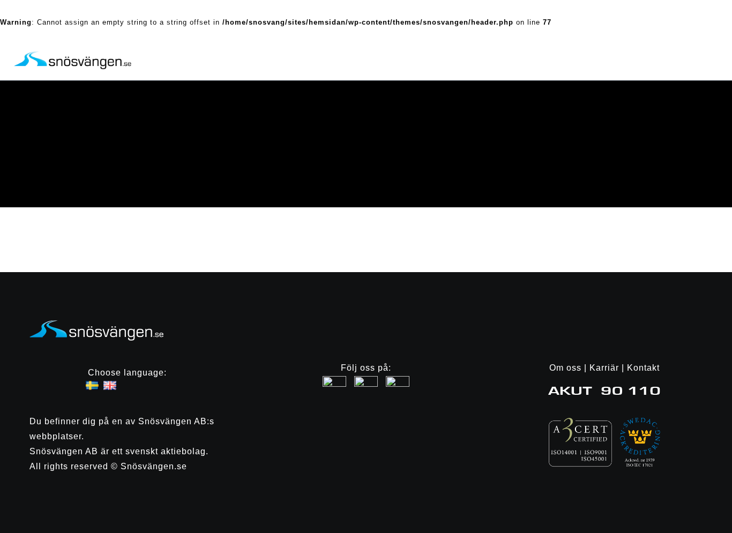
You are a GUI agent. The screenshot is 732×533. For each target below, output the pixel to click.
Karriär (604, 367)
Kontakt (643, 367)
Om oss (565, 367)
